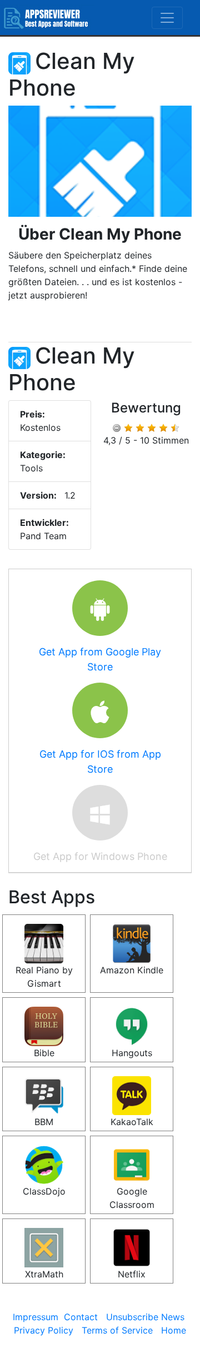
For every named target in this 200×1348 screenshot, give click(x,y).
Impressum (35, 1316)
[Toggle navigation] (167, 18)
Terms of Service (117, 1330)
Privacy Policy (43, 1330)
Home (173, 1330)
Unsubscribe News (145, 1316)
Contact (81, 1316)
